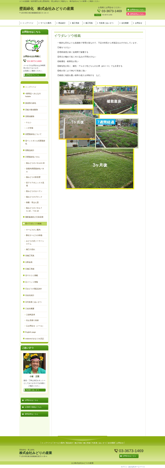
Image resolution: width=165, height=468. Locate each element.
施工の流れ (30, 249)
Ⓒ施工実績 (29, 269)
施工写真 (89, 23)
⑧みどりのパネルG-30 (35, 163)
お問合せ (138, 23)
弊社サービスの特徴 (34, 235)
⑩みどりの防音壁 (33, 177)
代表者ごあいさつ (106, 23)
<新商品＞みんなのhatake (33, 94)
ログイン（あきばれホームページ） (133, 467)
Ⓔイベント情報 (31, 282)
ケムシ (28, 122)
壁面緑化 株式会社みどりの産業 (46, 9)
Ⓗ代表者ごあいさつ (33, 302)
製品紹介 (69, 443)
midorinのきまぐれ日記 (34, 339)
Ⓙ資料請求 (30, 315)
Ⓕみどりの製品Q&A (33, 289)
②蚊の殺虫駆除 (31, 110)
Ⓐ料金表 (28, 262)
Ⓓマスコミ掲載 (31, 275)
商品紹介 (62, 23)
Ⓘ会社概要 (29, 309)
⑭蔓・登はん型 (32, 202)
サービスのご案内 (33, 230)
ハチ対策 (29, 128)
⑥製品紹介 (29, 150)
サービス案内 (45, 23)
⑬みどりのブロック (34, 197)
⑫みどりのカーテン (34, 191)
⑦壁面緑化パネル (32, 157)
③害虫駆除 (29, 116)
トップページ (27, 23)
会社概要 (125, 23)
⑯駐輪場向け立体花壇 (34, 217)
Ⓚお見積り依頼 (32, 320)
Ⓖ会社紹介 (29, 295)
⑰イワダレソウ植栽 (33, 224)
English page (30, 332)
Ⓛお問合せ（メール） (35, 326)
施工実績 (75, 23)
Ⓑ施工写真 (29, 256)
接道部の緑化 (30, 103)
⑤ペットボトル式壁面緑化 (35, 142)
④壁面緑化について (33, 134)
